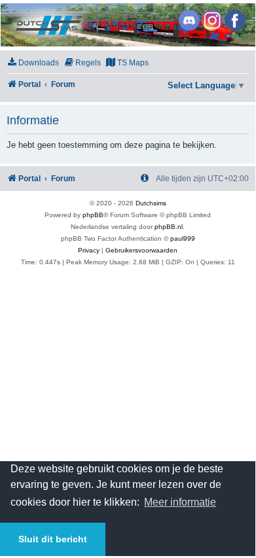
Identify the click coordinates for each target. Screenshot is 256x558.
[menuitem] (33, 63)
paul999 (182, 238)
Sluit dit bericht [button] (52, 539)
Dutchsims (151, 203)
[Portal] (127, 24)
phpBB (92, 214)
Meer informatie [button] (180, 502)
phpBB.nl (169, 226)
